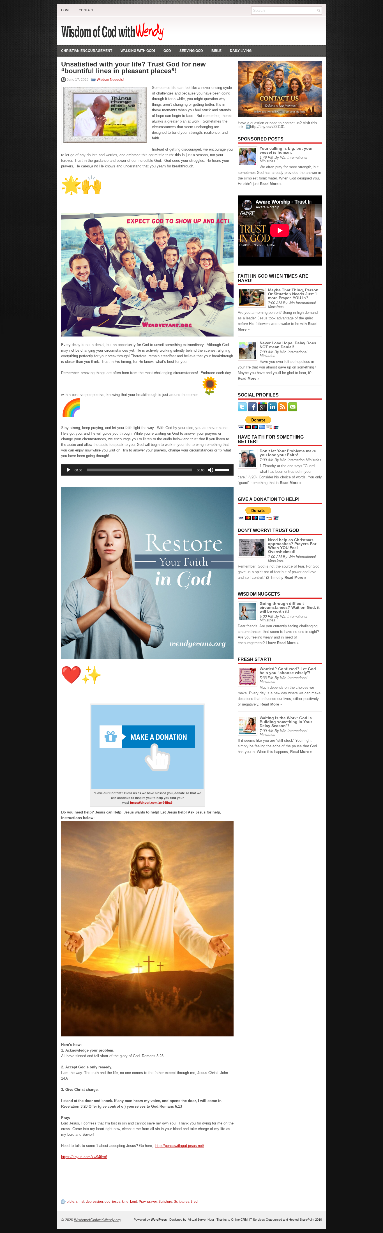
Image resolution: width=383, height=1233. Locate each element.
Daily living (241, 51)
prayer (152, 1202)
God (167, 51)
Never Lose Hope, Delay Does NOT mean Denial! (288, 345)
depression (94, 1202)
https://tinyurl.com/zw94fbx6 (151, 802)
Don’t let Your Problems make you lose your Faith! (288, 453)
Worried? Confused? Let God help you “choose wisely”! (288, 671)
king (125, 1202)
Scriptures (181, 1202)
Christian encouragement (86, 51)
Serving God (191, 51)
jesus (116, 1202)
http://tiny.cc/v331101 (267, 127)
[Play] (68, 470)
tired (194, 1202)
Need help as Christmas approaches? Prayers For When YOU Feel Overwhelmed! (292, 546)
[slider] (223, 469)
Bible (216, 51)
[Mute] (210, 470)
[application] (147, 470)
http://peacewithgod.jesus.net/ (179, 1146)
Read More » (271, 184)
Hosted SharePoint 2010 (305, 1219)
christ (80, 1202)
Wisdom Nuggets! (110, 80)
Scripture (165, 1202)
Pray (142, 1202)
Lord (133, 1202)
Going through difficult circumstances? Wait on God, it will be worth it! (290, 607)
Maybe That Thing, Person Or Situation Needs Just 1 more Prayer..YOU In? (293, 294)
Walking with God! (138, 51)
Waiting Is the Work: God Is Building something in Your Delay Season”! (286, 722)
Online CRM (239, 1219)
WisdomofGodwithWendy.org (97, 1220)
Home (65, 10)
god (107, 1202)
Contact (86, 10)
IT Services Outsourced (265, 1219)
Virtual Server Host (201, 1219)
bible (70, 1202)
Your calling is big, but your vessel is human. (286, 150)
